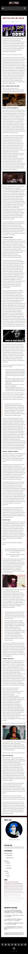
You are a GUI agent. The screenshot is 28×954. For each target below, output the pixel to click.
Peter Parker (21, 892)
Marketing (6, 861)
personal (10, 895)
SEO (8, 903)
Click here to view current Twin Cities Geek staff (13, 752)
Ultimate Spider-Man (18, 891)
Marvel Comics (7, 892)
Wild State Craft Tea (11, 919)
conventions (18, 894)
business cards (7, 894)
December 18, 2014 (14, 556)
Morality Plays (7, 891)
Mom (14, 903)
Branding (8, 862)
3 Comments (16, 21)
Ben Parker (16, 888)
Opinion (8, 875)
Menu (3, 8)
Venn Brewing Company (18, 922)
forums (17, 483)
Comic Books (20, 889)
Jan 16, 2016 (7, 21)
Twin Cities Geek (14, 40)
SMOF (5, 888)
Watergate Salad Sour (11, 926)
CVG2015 (13, 892)
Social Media (8, 868)
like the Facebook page (7, 813)
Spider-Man (6, 889)
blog (5, 904)
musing (13, 895)
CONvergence (9, 855)
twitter (16, 895)
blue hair (11, 903)
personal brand (19, 903)
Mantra (11, 891)
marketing (12, 900)
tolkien (15, 900)
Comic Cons (8, 865)
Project (16, 892)
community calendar (7, 466)
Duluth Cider (15, 915)
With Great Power (13, 889)
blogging (6, 895)
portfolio (18, 901)
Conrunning (20, 886)
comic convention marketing (15, 897)
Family (7, 873)
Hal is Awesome (10, 888)
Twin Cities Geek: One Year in (13, 18)
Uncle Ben (21, 888)
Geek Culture (10, 884)
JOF (10, 881)
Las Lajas (9, 915)
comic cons (6, 881)
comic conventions (14, 898)
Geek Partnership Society (16, 421)
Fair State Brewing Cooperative (13, 927)
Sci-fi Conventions (15, 881)
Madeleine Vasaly (9, 743)
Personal (6, 871)
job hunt (14, 901)
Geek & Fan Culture (8, 853)
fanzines (20, 148)
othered (8, 303)
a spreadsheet (20, 360)
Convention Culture (13, 886)
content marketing (8, 901)
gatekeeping (11, 305)
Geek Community (17, 884)
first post (19, 900)
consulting (13, 894)
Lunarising (9, 922)
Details (20, 912)
